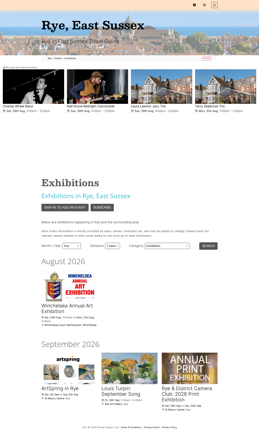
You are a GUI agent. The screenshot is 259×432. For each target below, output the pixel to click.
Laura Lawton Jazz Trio (148, 106)
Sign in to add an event (65, 207)
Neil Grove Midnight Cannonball (90, 106)
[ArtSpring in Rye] (69, 368)
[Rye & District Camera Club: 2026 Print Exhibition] (190, 368)
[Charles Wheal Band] (33, 86)
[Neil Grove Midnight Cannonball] (97, 86)
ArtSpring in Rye (60, 388)
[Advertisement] (129, 142)
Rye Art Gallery (113, 403)
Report (206, 58)
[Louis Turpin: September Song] (129, 368)
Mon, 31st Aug (85, 317)
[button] (214, 5)
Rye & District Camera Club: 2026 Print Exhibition (187, 394)
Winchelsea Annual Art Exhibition (67, 308)
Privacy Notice (152, 427)
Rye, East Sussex (92, 24)
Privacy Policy (169, 427)
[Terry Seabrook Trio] (225, 86)
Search (208, 246)
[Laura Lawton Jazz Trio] (161, 86)
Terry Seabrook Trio (210, 106)
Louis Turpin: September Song (120, 391)
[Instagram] (204, 5)
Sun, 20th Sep (193, 405)
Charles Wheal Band (18, 106)
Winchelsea (89, 324)
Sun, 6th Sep (70, 394)
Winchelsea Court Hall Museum (63, 324)
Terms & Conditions (131, 427)
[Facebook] (194, 5)
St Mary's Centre (54, 398)
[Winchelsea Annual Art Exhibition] (69, 285)
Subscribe (102, 207)
